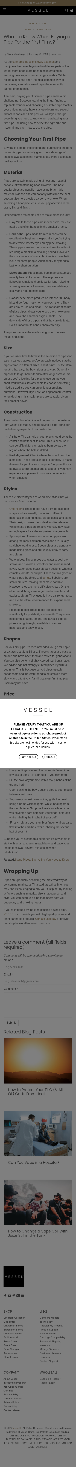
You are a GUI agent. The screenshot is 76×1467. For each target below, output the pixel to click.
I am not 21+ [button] (28, 756)
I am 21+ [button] (49, 756)
